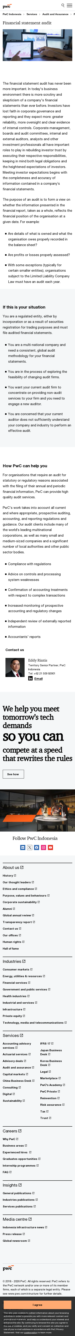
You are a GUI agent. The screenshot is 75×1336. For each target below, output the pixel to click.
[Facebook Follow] (36, 848)
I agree (37, 1304)
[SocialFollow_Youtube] (50, 848)
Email (38, 678)
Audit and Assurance (55, 14)
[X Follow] (29, 848)
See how (13, 774)
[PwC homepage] (7, 5)
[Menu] (69, 5)
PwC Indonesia (12, 14)
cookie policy (30, 1332)
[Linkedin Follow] (22, 848)
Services (32, 14)
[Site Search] (63, 5)
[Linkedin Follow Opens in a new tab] (30, 678)
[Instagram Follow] (43, 848)
